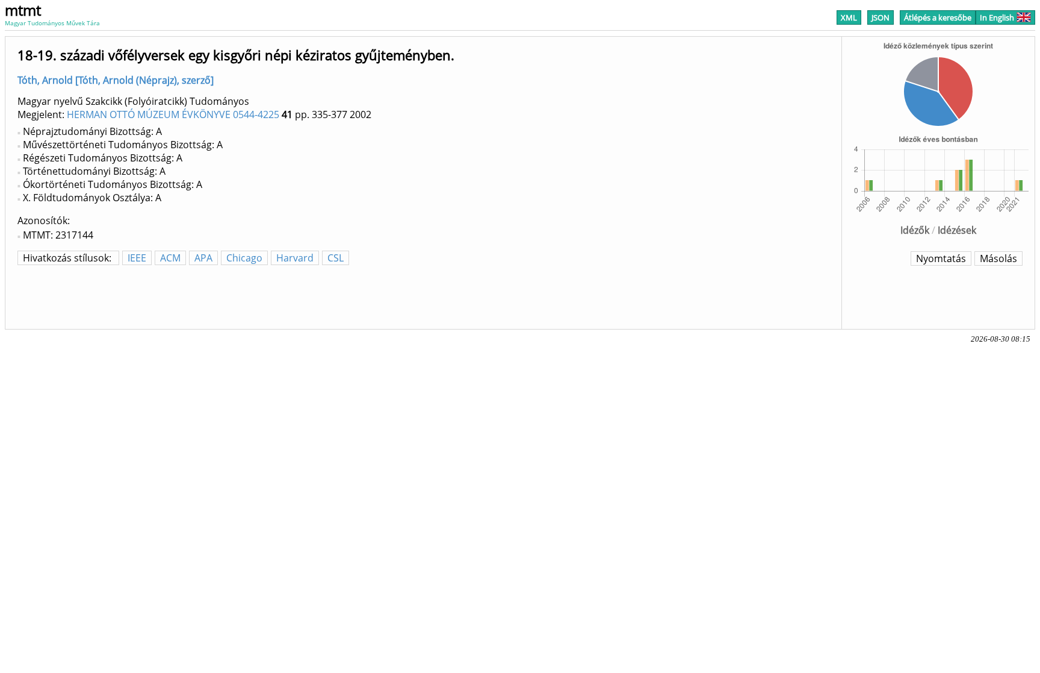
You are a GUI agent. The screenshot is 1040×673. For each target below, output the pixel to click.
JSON (880, 17)
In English (997, 17)
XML (849, 17)
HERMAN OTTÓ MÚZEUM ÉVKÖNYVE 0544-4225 (173, 114)
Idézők (914, 230)
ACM (170, 258)
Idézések (957, 230)
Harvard (295, 258)
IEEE (137, 258)
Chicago (244, 258)
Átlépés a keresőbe (937, 17)
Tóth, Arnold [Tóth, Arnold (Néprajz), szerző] (115, 80)
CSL (335, 258)
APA (203, 258)
